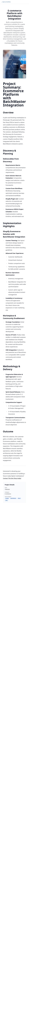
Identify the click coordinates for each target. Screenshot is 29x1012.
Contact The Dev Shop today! (12, 478)
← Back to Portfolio (6, 2)
